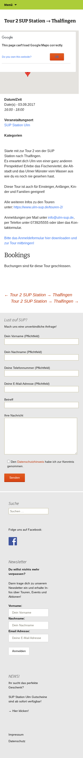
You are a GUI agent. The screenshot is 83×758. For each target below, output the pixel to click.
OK (57, 57)
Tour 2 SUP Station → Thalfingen (38, 294)
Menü (8, 5)
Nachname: (17, 618)
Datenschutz (17, 741)
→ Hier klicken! (19, 711)
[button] (27, 73)
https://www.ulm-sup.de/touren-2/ (38, 207)
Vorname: (15, 605)
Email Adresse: (19, 631)
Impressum (16, 734)
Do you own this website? (16, 56)
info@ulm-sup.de (61, 217)
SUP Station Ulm (17, 125)
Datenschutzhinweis (30, 461)
